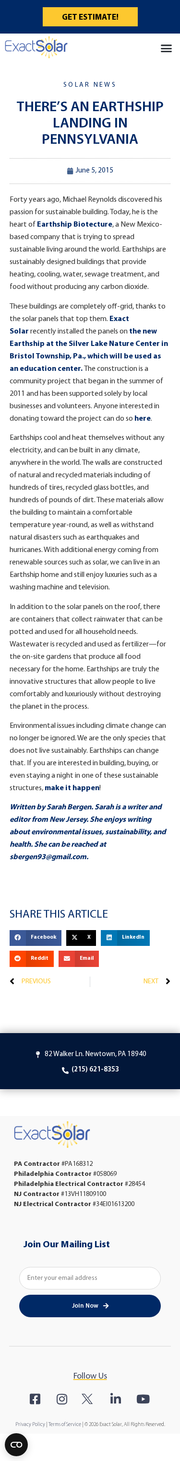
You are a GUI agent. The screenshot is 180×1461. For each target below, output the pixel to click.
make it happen (72, 788)
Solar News (90, 85)
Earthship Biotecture (74, 225)
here (142, 419)
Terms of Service (64, 1424)
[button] (166, 48)
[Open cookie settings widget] (16, 1444)
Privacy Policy (30, 1424)
